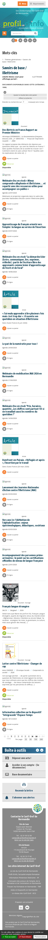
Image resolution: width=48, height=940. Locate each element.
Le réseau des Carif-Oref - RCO (24, 893)
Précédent (37, 750)
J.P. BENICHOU (18, 139)
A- (25, 40)
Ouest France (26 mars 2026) (18, 466)
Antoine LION (7, 139)
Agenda (5, 193)
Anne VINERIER (7, 670)
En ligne (10, 209)
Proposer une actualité (24, 902)
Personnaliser (40, 937)
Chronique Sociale (22, 670)
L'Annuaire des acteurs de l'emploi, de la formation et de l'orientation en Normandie (24, 882)
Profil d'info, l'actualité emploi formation (24, 874)
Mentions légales (15, 915)
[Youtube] (27, 907)
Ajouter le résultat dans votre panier (25, 95)
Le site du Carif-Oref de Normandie (24, 871)
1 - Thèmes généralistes (11, 59)
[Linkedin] (21, 907)
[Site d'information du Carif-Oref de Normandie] (4, 4)
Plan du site (34, 916)
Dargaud (13, 610)
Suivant (41, 750)
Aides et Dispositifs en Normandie (24, 890)
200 (41, 739)
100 (35, 739)
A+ (35, 40)
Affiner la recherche (25, 98)
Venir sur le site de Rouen (24, 861)
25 (26, 739)
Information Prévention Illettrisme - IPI (24, 878)
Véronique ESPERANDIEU (11, 136)
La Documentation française (31, 136)
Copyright (26, 916)
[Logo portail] (24, 23)
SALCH (4, 610)
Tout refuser (26, 937)
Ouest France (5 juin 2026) (17, 323)
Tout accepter (10, 937)
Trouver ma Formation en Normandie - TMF (24, 887)
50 (30, 739)
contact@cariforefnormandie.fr (24, 838)
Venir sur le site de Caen (24, 840)
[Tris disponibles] (4, 92)
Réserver (10, 164)
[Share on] (20, 40)
